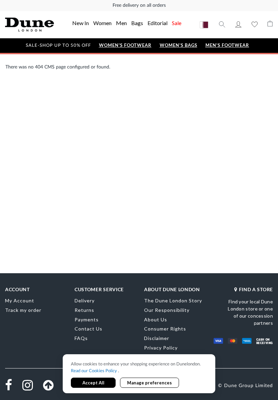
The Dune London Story (173, 300)
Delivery (85, 300)
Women (102, 23)
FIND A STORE (256, 289)
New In (80, 23)
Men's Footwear (227, 45)
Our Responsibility (167, 310)
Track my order (23, 310)
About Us (155, 319)
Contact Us (88, 329)
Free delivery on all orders (139, 5)
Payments (87, 319)
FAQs (81, 338)
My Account (238, 24)
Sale (176, 23)
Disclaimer (156, 338)
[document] (139, 374)
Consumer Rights (165, 329)
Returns (84, 310)
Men (121, 23)
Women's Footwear (125, 45)
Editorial (157, 23)
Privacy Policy (161, 348)
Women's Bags (178, 45)
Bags (137, 23)
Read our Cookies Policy (94, 371)
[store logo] (29, 25)
